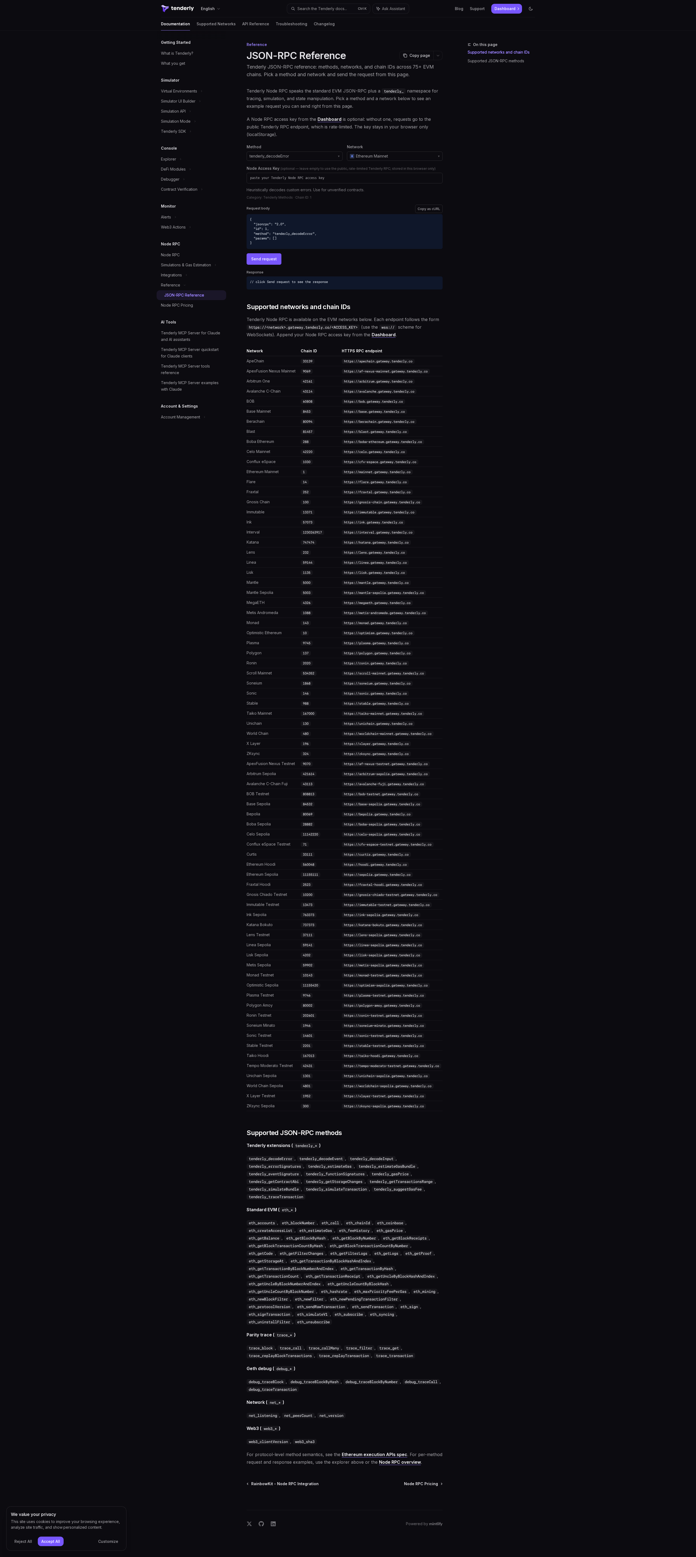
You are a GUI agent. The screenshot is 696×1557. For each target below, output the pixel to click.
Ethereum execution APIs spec (374, 1454)
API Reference (255, 23)
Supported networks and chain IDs (499, 52)
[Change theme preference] (530, 8)
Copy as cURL (429, 209)
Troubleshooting (291, 23)
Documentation (175, 23)
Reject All (23, 1541)
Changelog (324, 23)
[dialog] (66, 1529)
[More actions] (438, 55)
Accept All (50, 1541)
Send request (264, 259)
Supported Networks (216, 23)
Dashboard (329, 119)
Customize (108, 1541)
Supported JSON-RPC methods (496, 60)
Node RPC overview (400, 1462)
